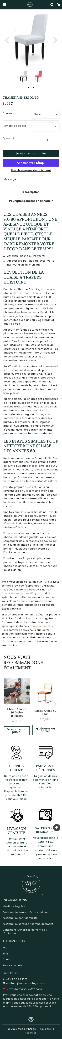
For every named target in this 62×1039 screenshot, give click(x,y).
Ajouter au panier (18, 731)
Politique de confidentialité (20, 918)
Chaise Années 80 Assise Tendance (16, 712)
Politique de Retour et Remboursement (28, 924)
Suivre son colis (13, 965)
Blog (5, 953)
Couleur (8, 113)
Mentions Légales (14, 906)
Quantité (8, 138)
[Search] (52, 5)
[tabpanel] (23, 76)
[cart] (59, 5)
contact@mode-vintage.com (25, 983)
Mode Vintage (27, 1029)
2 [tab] (33, 87)
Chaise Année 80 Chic (45, 712)
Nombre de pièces (14, 126)
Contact (8, 959)
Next (55, 39)
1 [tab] (28, 87)
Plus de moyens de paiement (31, 170)
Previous (7, 39)
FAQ (5, 947)
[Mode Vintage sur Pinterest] (31, 1020)
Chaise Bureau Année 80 (18, 593)
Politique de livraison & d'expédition (26, 912)
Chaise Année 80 (41, 626)
